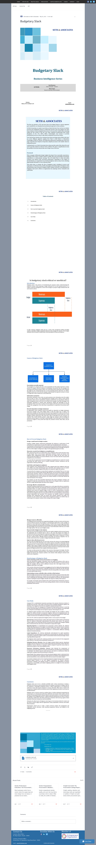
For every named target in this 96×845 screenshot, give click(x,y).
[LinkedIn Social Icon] (91, 2)
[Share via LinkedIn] (28, 767)
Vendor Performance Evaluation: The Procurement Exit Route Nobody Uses (23, 786)
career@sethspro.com (22, 843)
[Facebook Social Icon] (88, 2)
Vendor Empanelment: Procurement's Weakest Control (45, 786)
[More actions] (75, 17)
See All (81, 780)
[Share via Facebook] (21, 767)
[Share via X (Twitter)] (24, 767)
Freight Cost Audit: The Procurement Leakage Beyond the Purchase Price (71, 786)
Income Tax (22, 6)
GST (29, 6)
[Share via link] (32, 767)
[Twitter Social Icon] (94, 2)
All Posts (15, 6)
